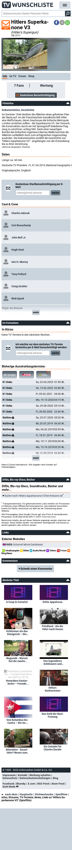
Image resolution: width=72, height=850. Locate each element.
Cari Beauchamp (21, 225)
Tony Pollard (18, 274)
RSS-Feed (43, 783)
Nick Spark (17, 298)
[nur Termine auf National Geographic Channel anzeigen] (43, 375)
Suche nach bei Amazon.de (33, 495)
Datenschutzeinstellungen (35, 778)
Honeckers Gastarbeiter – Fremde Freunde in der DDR (17, 682)
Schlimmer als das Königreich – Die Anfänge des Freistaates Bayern (17, 633)
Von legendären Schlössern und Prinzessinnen (52, 662)
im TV (12, 76)
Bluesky (20, 783)
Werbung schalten (40, 775)
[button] (56, 22)
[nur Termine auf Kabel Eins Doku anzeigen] (26, 375)
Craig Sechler (19, 286)
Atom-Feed (57, 783)
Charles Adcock (20, 213)
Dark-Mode (9, 786)
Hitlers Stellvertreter (53, 689)
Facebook (8, 783)
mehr (36, 312)
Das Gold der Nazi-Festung (53, 715)
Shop (31, 76)
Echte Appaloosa (52, 601)
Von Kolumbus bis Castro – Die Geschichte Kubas (17, 721)
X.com (31, 783)
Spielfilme (61, 794)
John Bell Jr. (18, 237)
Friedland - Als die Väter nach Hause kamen (52, 628)
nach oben (11, 794)
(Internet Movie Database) (24, 544)
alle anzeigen (10, 375)
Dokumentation (11, 109)
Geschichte (27, 109)
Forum (22, 76)
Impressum (9, 775)
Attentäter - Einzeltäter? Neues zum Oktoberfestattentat (17, 751)
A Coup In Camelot (17, 601)
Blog (55, 778)
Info (5, 76)
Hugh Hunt (17, 249)
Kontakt (22, 775)
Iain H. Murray (19, 261)
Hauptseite (26, 794)
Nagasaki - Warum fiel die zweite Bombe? (17, 660)
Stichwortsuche (44, 794)
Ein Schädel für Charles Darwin (52, 748)
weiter (55, 192)
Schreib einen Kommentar (36, 568)
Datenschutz (10, 778)
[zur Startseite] (27, 3)
